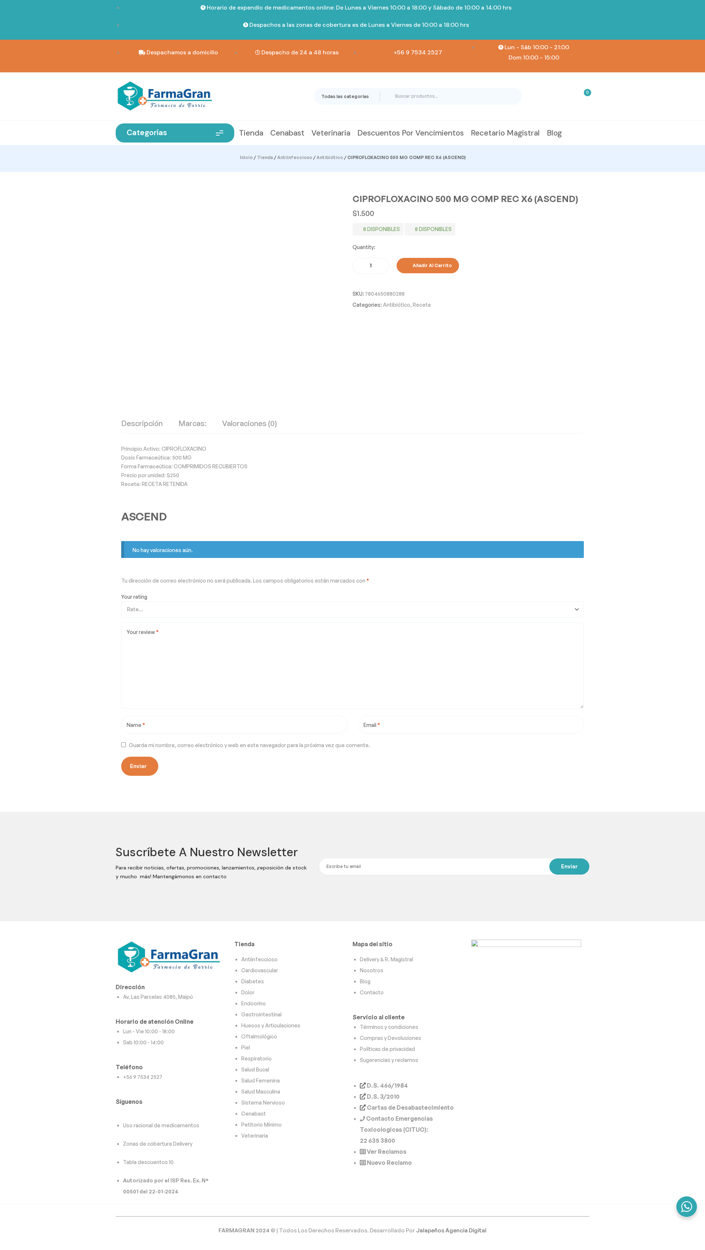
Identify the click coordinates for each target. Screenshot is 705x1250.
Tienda (265, 157)
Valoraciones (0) (249, 424)
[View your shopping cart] (583, 96)
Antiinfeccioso (294, 157)
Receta (422, 305)
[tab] (142, 426)
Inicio (246, 157)
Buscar (510, 96)
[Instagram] (123, 1113)
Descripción (142, 424)
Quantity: (363, 247)
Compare (476, 265)
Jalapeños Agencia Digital (451, 1230)
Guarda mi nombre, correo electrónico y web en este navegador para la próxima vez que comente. (249, 745)
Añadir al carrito (432, 265)
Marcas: (192, 424)
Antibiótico (330, 157)
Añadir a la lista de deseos (468, 265)
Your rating (134, 597)
